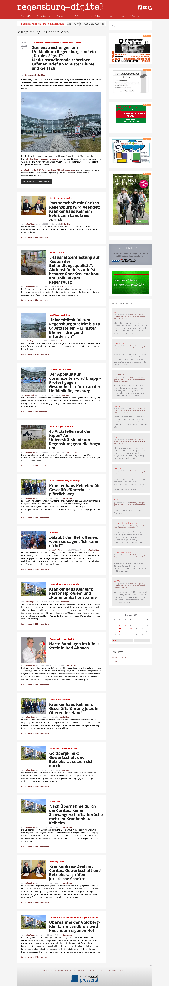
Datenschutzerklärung (62, 970)
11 (120, 628)
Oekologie (85, 24)
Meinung (61, 16)
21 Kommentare (42, 569)
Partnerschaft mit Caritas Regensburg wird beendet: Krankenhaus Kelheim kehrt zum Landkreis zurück (74, 211)
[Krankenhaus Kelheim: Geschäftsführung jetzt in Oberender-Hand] (33, 706)
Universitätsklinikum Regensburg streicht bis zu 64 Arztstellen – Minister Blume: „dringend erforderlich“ (74, 328)
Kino (102, 24)
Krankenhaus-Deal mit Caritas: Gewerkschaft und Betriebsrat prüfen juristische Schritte (75, 872)
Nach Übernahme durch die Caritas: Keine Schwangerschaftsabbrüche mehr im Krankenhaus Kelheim (75, 814)
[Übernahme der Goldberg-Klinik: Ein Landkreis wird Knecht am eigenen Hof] (33, 922)
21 (136, 631)
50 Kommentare (42, 846)
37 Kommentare (42, 354)
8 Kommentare (41, 300)
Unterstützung (117, 16)
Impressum (47, 970)
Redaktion (95, 16)
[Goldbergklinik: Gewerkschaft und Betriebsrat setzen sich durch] (33, 753)
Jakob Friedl (119, 374)
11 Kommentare (42, 733)
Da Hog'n (115, 661)
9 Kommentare (41, 237)
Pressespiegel (110, 970)
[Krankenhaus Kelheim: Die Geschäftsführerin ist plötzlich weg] (33, 487)
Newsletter (122, 970)
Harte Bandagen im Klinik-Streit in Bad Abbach (74, 646)
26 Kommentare (42, 902)
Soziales (95, 24)
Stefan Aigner (30, 224)
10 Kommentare (42, 466)
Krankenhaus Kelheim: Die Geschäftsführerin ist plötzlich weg (75, 489)
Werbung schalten (80, 970)
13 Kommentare (44, 181)
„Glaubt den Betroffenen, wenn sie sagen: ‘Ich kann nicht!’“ (73, 541)
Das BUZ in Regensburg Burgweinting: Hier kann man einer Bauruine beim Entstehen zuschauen (130, 317)
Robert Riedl (29, 395)
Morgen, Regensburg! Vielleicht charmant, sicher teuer (129, 527)
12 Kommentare (42, 517)
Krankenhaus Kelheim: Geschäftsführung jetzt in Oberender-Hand (73, 708)
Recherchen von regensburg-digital (43, 159)
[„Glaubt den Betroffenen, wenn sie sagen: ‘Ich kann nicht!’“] (33, 540)
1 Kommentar (41, 411)
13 (131, 628)
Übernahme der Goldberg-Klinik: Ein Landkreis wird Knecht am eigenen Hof (74, 926)
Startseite (25, 16)
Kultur (78, 16)
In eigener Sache (96, 970)
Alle (69, 24)
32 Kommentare (42, 624)
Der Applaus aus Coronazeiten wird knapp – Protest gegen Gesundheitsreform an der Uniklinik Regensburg (75, 382)
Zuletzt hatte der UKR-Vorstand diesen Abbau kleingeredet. (48, 170)
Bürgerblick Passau (119, 657)
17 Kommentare (42, 786)
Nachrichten (43, 16)
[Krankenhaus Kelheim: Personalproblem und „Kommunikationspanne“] (33, 589)
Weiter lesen (28, 181)
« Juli (115, 640)
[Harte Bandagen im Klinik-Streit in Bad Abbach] (33, 650)
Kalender (134, 16)
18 (120, 631)
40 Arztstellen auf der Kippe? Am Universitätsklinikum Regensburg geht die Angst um (75, 439)
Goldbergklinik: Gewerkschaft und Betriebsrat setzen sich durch (71, 759)
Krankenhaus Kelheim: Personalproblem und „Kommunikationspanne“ (74, 593)
